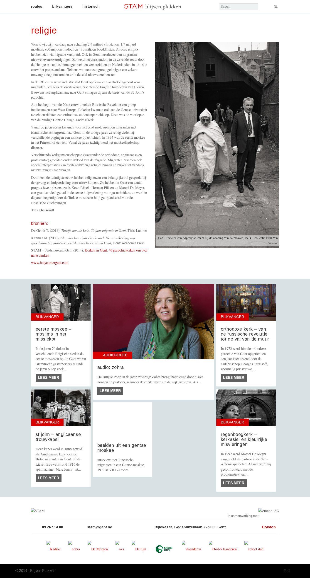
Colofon (269, 527)
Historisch (91, 6)
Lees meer (48, 378)
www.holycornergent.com (49, 262)
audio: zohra (110, 367)
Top (287, 571)
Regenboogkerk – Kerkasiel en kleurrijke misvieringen (244, 439)
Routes (36, 6)
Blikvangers (62, 6)
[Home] (155, 5)
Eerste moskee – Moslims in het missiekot (53, 333)
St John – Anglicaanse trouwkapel (58, 437)
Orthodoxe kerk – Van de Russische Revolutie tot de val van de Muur (245, 333)
